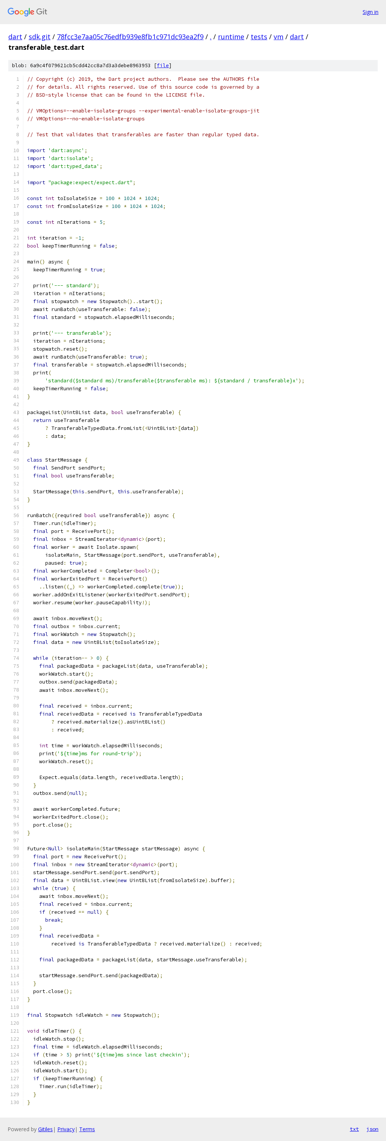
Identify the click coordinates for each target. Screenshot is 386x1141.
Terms (87, 1129)
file (163, 65)
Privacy (66, 1129)
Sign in (370, 11)
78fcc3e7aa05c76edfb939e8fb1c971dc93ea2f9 (130, 36)
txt (354, 1129)
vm (278, 36)
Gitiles (45, 1129)
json (372, 1129)
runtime (231, 36)
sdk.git (40, 36)
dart (15, 36)
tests (259, 36)
